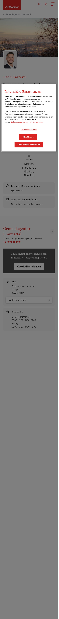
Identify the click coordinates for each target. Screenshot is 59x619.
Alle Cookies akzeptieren (28, 145)
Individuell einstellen (29, 129)
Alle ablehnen (28, 137)
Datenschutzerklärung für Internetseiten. (27, 122)
